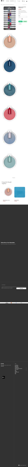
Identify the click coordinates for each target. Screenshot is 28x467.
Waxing (16, 281)
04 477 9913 (16, 429)
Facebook (2, 428)
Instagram (2, 429)
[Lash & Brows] (26, 279)
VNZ (3, 273)
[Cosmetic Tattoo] (26, 277)
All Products (16, 275)
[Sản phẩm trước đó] (1, 102)
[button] (26, 1)
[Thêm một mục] (22, 19)
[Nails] (26, 280)
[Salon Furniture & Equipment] (26, 278)
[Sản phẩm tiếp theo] (26, 102)
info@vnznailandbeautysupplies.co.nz (19, 428)
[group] (14, 103)
